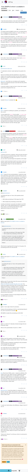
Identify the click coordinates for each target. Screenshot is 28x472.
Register (4, 461)
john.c (4, 254)
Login (8, 461)
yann (4, 131)
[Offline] (2, 17)
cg (3, 321)
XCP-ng (10, 2)
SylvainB (5, 190)
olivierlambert (6, 16)
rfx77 (4, 66)
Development (4, 10)
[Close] (25, 445)
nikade (4, 219)
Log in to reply (23, 12)
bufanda (5, 413)
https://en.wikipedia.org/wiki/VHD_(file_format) (11, 284)
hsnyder (5, 29)
